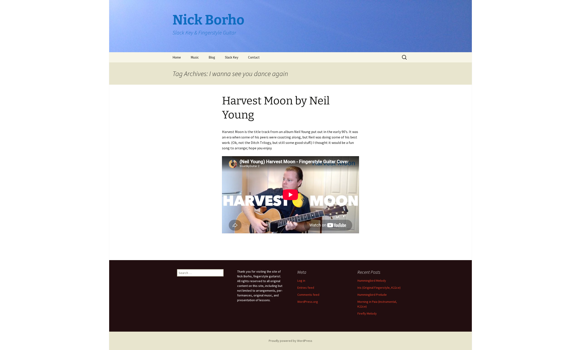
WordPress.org (307, 302)
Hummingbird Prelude (372, 295)
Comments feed (308, 295)
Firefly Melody (367, 313)
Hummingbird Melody (371, 281)
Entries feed (305, 288)
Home (176, 57)
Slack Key (231, 57)
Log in (301, 281)
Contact (254, 57)
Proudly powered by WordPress (290, 341)
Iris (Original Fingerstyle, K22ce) (379, 288)
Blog (212, 57)
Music (195, 57)
